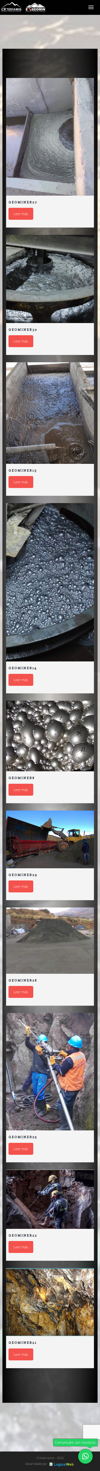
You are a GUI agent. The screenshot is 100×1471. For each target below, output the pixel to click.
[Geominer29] (50, 839)
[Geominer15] (50, 413)
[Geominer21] (50, 1302)
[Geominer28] (50, 940)
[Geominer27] (50, 137)
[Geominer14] (50, 582)
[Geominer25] (50, 1072)
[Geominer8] (50, 736)
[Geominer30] (50, 279)
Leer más (21, 213)
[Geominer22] (50, 1199)
